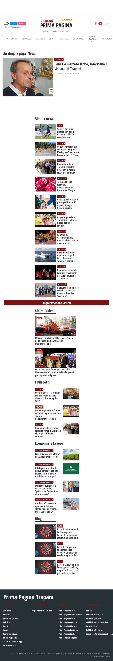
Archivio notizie (9, 645)
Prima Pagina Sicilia (67, 634)
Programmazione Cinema (41, 610)
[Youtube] (100, 23)
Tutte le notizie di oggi (12, 641)
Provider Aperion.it (94, 618)
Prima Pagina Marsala (68, 622)
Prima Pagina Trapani (68, 637)
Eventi (5, 626)
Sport (52, 39)
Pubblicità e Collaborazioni (97, 622)
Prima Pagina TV (10, 637)
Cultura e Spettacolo (11, 618)
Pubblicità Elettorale (94, 630)
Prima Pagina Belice (67, 610)
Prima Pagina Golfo (67, 618)
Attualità (12, 39)
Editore (89, 610)
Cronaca (27, 39)
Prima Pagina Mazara (68, 626)
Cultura (64, 39)
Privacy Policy (91, 626)
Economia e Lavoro (10, 634)
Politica (40, 39)
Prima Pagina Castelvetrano (70, 614)
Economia (78, 39)
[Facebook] (96, 23)
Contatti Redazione (94, 614)
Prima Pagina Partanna (68, 630)
